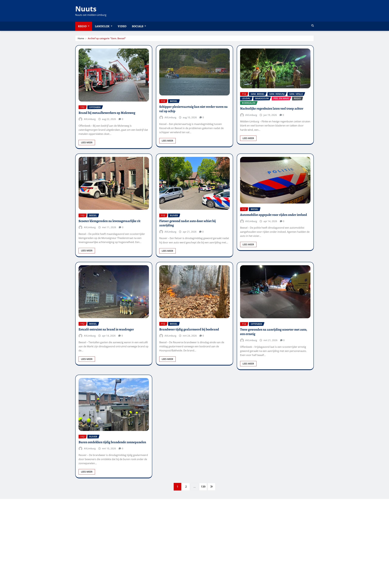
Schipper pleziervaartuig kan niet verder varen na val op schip (193, 108)
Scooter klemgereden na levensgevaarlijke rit (109, 221)
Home (81, 38)
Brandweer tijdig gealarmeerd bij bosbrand (189, 329)
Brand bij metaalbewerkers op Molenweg (107, 113)
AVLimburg (90, 119)
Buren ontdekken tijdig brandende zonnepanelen (112, 442)
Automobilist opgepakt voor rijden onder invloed (273, 214)
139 (203, 486)
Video (122, 26)
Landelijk (102, 26)
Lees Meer (87, 142)
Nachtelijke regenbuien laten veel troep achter (271, 108)
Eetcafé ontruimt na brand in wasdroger (106, 329)
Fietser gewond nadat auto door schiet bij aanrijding (187, 223)
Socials (138, 26)
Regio (82, 26)
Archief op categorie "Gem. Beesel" (107, 38)
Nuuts (85, 8)
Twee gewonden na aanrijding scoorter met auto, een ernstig (273, 331)
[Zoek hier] (312, 25)
